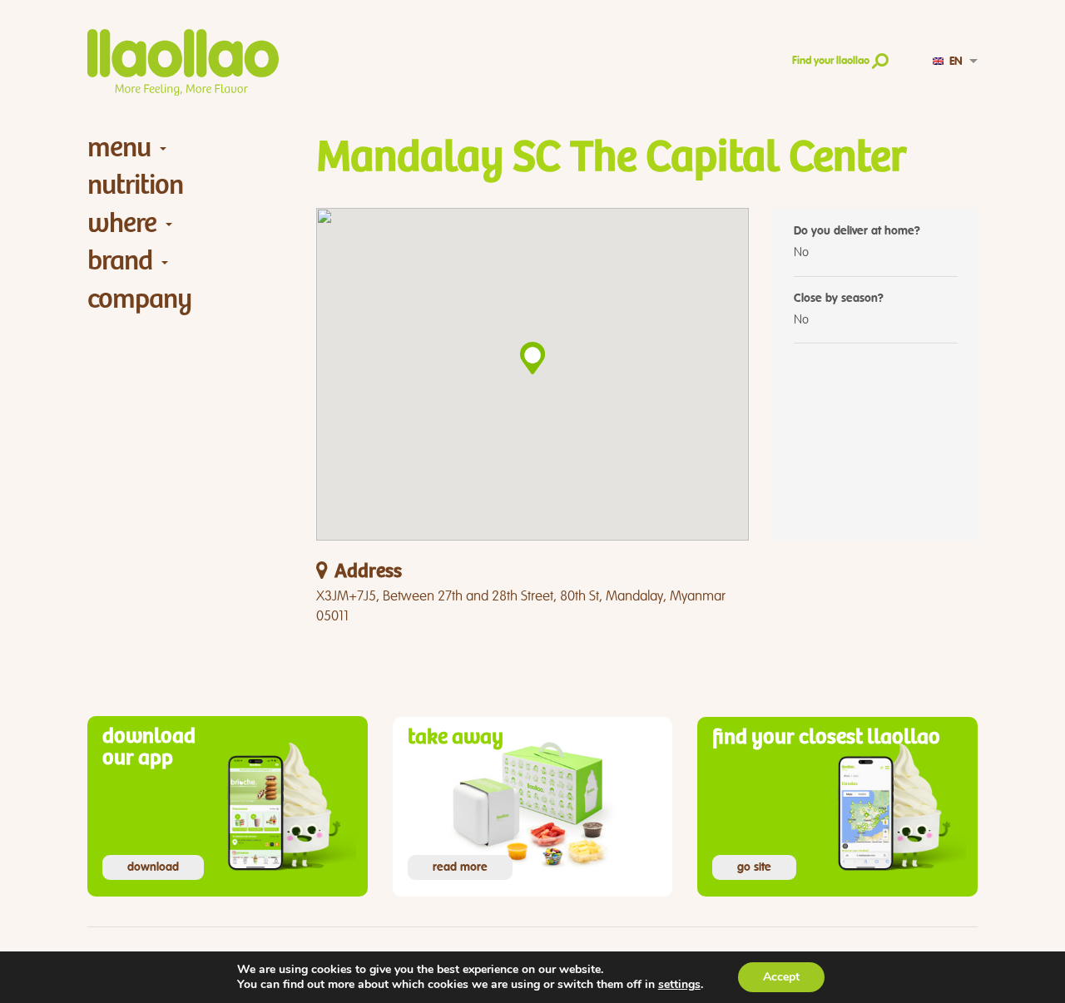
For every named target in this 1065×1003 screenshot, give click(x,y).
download (153, 867)
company (139, 299)
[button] (532, 358)
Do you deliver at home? (857, 231)
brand (119, 260)
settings (679, 984)
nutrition (135, 185)
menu (119, 147)
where (121, 223)
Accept (781, 977)
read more (460, 867)
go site (754, 867)
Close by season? (839, 298)
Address (368, 572)
